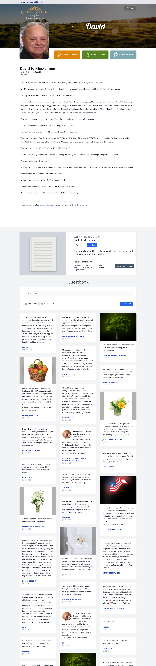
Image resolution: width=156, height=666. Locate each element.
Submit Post (126, 304)
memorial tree (47, 204)
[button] (38, 370)
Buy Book (92, 245)
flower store (81, 204)
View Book (79, 245)
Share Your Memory (124, 266)
